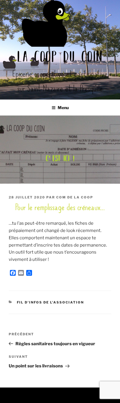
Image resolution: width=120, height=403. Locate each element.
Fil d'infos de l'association (50, 302)
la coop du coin (60, 57)
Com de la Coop (74, 197)
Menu (63, 107)
